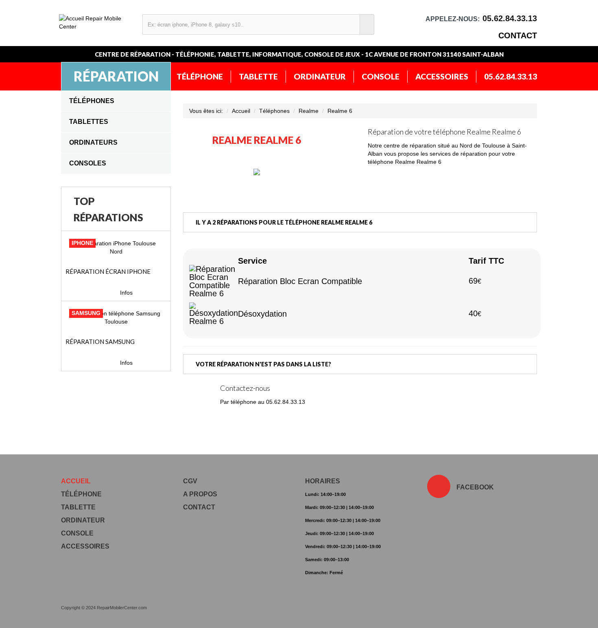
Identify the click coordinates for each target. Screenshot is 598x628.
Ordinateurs (93, 142)
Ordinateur (320, 76)
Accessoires (441, 76)
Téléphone (200, 76)
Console (380, 76)
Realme (309, 111)
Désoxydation (262, 313)
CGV (190, 481)
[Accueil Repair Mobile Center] (96, 22)
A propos (200, 494)
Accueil (241, 111)
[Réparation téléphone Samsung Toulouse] (116, 317)
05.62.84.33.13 (510, 76)
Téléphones (91, 100)
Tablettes (88, 121)
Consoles (87, 163)
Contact (517, 35)
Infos (126, 292)
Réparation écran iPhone (108, 271)
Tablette (258, 76)
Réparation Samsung (100, 341)
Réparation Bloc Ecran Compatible (300, 281)
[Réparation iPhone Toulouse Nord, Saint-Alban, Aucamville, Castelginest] (116, 247)
